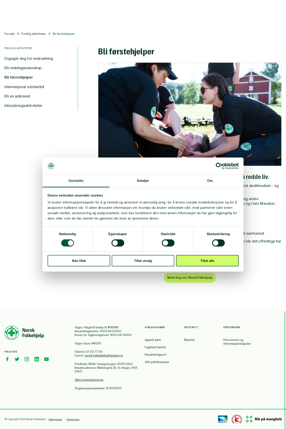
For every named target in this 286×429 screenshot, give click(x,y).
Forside (9, 34)
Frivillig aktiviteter (33, 34)
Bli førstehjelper (18, 77)
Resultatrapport (155, 354)
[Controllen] (236, 419)
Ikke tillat (79, 261)
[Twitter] (17, 359)
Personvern (73, 419)
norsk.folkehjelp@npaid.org (104, 355)
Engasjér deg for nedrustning (28, 58)
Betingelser (55, 419)
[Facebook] (7, 359)
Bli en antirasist (17, 96)
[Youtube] (46, 359)
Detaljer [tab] (143, 180)
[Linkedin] (36, 359)
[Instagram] (26, 359)
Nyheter (189, 340)
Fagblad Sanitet (155, 347)
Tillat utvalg (143, 261)
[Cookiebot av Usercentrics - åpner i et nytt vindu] (219, 166)
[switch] (117, 243)
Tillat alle (207, 261)
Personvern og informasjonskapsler (237, 342)
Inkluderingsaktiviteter (23, 105)
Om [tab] (210, 180)
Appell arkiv (153, 340)
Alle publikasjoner (157, 362)
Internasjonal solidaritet (24, 86)
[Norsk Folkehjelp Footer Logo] (24, 333)
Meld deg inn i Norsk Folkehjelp (189, 278)
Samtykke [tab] (76, 180)
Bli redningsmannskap (23, 67)
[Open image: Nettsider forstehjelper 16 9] (190, 114)
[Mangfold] (264, 419)
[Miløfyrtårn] (222, 419)
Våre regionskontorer (89, 380)
